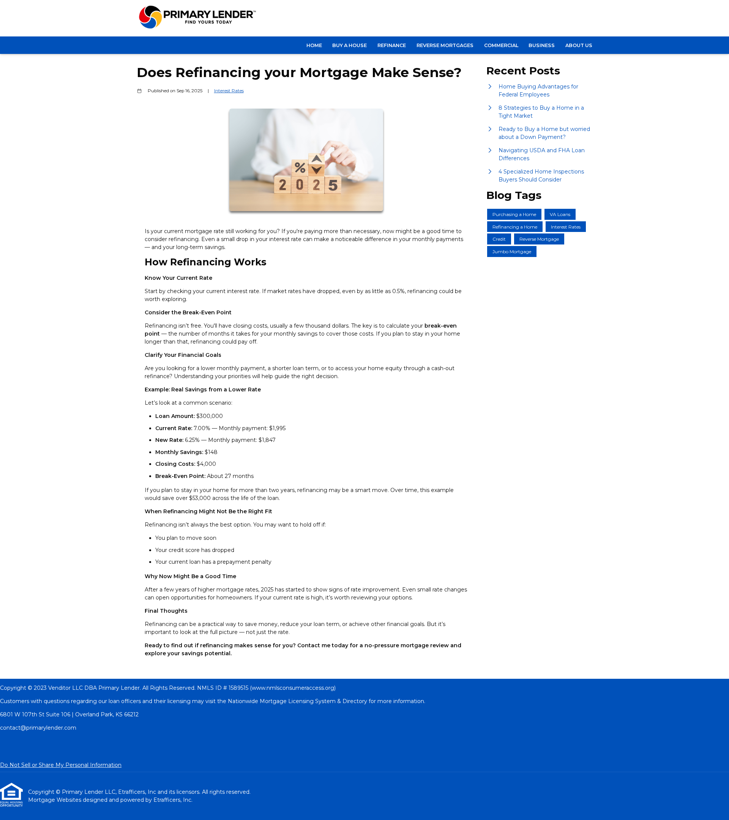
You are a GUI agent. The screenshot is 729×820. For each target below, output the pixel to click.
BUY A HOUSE (349, 45)
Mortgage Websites (55, 799)
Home (314, 45)
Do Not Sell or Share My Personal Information (61, 765)
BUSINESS (542, 45)
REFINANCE (391, 45)
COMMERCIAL (501, 45)
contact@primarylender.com (38, 727)
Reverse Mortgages (445, 45)
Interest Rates (229, 90)
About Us (578, 45)
